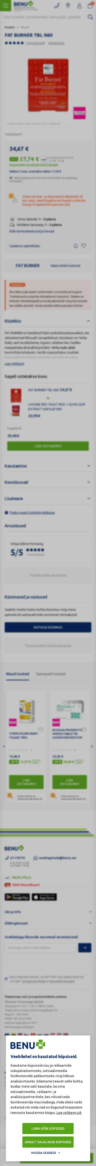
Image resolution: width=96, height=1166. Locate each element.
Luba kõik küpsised (48, 1128)
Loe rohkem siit (69, 1113)
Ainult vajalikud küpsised (48, 1142)
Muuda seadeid (43, 1152)
